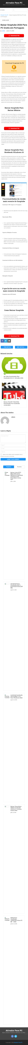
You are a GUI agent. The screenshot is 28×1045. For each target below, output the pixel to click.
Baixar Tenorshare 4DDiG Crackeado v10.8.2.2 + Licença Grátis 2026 (16, 808)
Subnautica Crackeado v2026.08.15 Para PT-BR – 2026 (16, 919)
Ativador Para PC (14, 2)
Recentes (19, 466)
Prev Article (7, 347)
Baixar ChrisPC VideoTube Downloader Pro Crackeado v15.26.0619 (12, 403)
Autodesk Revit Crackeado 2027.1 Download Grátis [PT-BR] (16, 586)
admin (3, 30)
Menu (3, 10)
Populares (8, 466)
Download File (15, 35)
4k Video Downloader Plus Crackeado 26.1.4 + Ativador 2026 (13, 377)
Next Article (20, 347)
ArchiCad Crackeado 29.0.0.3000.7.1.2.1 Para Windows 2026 (16, 696)
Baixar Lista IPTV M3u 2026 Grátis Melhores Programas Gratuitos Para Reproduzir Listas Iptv (16, 476)
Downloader (5, 20)
